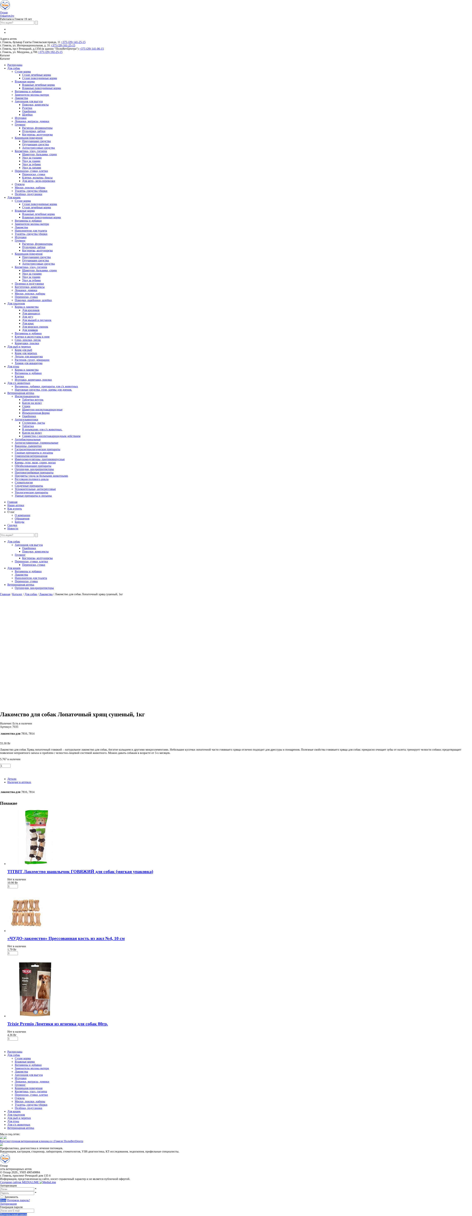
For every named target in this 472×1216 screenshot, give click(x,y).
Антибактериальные (28, 439)
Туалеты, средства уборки (31, 190)
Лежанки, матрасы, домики (32, 121)
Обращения (22, 518)
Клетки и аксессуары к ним (32, 336)
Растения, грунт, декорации (32, 359)
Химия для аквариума (28, 363)
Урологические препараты (31, 492)
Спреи (26, 406)
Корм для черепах (26, 353)
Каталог (17, 594)
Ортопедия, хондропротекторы (34, 469)
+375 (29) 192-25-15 (50, 52)
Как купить (14, 508)
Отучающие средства (35, 144)
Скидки (12, 525)
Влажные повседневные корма (41, 88)
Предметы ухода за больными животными (41, 475)
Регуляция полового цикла (31, 479)
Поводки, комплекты (35, 104)
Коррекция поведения (28, 137)
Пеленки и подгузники (29, 283)
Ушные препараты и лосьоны (33, 495)
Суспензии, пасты (33, 422)
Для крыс (28, 323)
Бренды (19, 521)
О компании (22, 515)
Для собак (13, 68)
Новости (12, 528)
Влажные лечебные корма (38, 84)
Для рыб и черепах (19, 346)
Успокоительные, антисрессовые (35, 489)
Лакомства (21, 98)
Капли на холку (32, 402)
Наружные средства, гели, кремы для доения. (43, 389)
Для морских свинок (35, 326)
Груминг (20, 124)
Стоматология (24, 482)
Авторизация (8, 1203)
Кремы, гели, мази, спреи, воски (35, 462)
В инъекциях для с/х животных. (42, 429)
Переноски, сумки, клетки (31, 171)
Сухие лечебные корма (36, 74)
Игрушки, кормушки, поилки (33, 379)
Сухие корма (23, 71)
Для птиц (13, 366)
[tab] (239, 779)
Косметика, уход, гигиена (31, 151)
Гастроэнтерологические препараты (37, 449)
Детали (11, 778)
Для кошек (14, 197)
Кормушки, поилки (27, 343)
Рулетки (27, 108)
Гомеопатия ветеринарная (31, 455)
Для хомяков (30, 330)
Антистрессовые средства (38, 147)
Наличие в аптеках (19, 782)
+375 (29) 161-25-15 (63, 45)
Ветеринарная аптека (20, 393)
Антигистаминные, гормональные (36, 442)
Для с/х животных (18, 383)
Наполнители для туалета (31, 230)
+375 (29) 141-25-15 (73, 42)
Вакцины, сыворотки (28, 446)
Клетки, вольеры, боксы (37, 177)
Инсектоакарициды (27, 396)
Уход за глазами (32, 157)
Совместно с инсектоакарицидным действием (51, 436)
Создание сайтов (20, 1182)
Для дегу (27, 316)
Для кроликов (30, 310)
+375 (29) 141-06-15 (91, 48)
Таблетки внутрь (32, 399)
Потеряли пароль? (18, 1200)
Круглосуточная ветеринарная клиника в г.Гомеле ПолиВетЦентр (41, 1141)
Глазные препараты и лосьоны (34, 452)
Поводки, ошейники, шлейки (33, 300)
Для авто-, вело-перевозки (38, 180)
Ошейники (29, 111)
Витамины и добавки (28, 91)
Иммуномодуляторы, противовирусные (40, 459)
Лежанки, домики (26, 290)
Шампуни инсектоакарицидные (42, 409)
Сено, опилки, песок (28, 340)
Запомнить (11, 1197)
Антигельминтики (26, 419)
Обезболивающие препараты (33, 465)
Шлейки (27, 114)
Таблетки (28, 426)
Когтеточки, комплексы (30, 286)
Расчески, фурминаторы (37, 127)
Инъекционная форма (36, 412)
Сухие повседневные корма (39, 78)
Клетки (19, 376)
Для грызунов (16, 303)
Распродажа (14, 64)
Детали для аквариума (29, 356)
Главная (12, 502)
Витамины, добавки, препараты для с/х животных (46, 386)
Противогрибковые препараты (34, 472)
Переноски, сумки (33, 174)
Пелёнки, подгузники (28, 194)
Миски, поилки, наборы (30, 187)
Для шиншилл (31, 313)
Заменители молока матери (32, 94)
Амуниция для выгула (29, 101)
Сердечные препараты (29, 485)
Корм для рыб (23, 349)
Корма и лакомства (27, 306)
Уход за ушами (31, 161)
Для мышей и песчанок (36, 320)
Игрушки (21, 117)
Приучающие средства (36, 141)
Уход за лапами (31, 167)
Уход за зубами (31, 164)
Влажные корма (25, 81)
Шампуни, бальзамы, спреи (39, 154)
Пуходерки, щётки (33, 131)
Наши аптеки (15, 505)
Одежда (20, 184)
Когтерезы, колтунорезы (37, 134)
